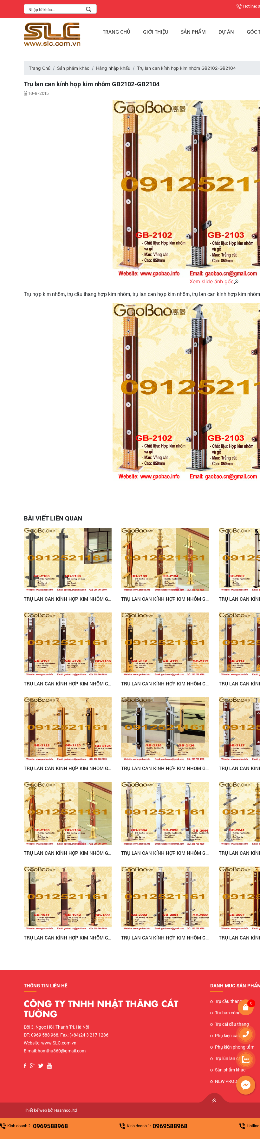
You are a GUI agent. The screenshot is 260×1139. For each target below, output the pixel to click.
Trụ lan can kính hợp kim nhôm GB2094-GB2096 (165, 853)
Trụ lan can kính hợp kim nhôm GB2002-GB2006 (165, 937)
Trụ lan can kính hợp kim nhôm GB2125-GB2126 (165, 768)
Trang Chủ (116, 32)
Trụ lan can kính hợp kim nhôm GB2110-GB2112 (165, 683)
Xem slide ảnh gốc (212, 281)
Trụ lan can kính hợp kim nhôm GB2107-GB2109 (68, 683)
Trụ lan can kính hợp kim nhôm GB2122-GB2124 (68, 768)
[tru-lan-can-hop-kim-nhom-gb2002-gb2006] (165, 898)
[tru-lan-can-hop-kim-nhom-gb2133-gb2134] (165, 559)
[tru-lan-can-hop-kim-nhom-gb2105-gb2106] (68, 559)
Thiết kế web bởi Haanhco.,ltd (50, 1110)
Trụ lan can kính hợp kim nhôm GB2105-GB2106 (68, 599)
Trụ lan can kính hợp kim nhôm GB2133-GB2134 (165, 599)
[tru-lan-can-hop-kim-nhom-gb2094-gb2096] (165, 813)
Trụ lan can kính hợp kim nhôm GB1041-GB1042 (68, 937)
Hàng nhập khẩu (113, 68)
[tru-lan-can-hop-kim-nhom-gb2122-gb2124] (68, 729)
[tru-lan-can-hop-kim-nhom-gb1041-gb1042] (68, 898)
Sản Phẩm (193, 32)
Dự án (226, 32)
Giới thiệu (155, 32)
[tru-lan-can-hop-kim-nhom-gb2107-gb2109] (68, 644)
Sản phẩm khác (73, 68)
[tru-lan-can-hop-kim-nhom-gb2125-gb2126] (165, 729)
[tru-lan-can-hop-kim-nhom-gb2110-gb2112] (165, 644)
